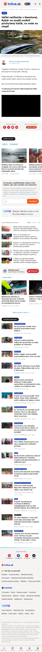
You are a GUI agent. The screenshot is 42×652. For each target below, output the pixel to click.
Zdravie (17, 377)
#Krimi (5, 144)
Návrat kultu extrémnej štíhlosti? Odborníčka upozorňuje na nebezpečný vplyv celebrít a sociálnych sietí (27, 383)
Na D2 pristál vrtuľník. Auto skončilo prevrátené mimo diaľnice (25, 329)
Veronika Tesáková (20, 419)
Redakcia (24, 581)
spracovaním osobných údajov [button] (21, 192)
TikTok (34, 558)
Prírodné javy (19, 531)
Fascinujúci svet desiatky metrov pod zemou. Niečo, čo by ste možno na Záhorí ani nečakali (26, 429)
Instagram (9, 558)
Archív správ (5, 578)
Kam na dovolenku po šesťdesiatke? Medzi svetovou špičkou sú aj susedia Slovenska (25, 236)
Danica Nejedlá (19, 526)
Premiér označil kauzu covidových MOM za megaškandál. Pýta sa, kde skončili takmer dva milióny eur (26, 505)
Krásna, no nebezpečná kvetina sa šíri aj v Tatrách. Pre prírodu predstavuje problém (26, 244)
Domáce (11, 9)
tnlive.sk (5, 9)
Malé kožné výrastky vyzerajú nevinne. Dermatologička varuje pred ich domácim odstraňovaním (26, 228)
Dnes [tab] (29, 222)
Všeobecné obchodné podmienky (22, 578)
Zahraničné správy (27, 574)
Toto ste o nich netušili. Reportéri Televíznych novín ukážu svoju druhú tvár (25, 488)
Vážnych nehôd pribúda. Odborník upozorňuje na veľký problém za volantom (26, 342)
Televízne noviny (18, 610)
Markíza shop (28, 599)
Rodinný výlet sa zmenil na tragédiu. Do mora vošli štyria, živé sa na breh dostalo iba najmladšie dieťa (14, 168)
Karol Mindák (18, 478)
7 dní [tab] (38, 222)
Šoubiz (13, 592)
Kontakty (4, 574)
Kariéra (22, 595)
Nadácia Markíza (7, 599)
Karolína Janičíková (21, 510)
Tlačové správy (6, 595)
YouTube (27, 558)
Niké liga (4, 613)
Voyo (31, 214)
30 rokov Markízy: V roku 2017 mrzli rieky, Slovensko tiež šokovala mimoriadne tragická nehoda (26, 521)
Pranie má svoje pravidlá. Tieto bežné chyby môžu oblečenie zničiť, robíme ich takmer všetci (27, 398)
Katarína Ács (6, 306)
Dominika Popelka (20, 373)
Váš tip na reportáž (12, 571)
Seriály (27, 613)
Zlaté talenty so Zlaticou (22, 483)
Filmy (32, 613)
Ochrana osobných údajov (10, 581)
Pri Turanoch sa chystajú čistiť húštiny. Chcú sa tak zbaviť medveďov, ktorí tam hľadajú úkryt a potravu (26, 413)
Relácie (20, 613)
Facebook (18, 558)
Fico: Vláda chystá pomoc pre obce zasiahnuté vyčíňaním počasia (26, 444)
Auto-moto (18, 337)
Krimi (17, 9)
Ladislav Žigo (33, 303)
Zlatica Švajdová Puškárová (24, 492)
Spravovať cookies (34, 581)
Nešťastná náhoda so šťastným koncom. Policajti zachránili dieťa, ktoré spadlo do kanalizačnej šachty (13, 300)
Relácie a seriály (22, 592)
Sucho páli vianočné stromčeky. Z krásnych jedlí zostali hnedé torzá (27, 474)
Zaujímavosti (18, 393)
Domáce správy (14, 574)
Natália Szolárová (20, 403)
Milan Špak (25, 61)
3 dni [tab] (34, 222)
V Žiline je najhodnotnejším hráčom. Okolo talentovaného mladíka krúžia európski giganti (25, 260)
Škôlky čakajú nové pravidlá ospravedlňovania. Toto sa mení (27, 355)
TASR (15, 359)
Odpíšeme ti (18, 599)
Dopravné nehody (20, 324)
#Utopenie (14, 144)
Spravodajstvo (30, 610)
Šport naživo (13, 613)
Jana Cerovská (19, 542)
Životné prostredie (20, 407)
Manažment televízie (33, 595)
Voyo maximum (7, 610)
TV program (5, 592)
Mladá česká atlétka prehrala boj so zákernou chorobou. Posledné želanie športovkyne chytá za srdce (26, 252)
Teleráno (17, 347)
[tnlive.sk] (12, 3)
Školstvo (17, 351)
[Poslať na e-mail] (13, 127)
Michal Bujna (14, 61)
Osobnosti (32, 592)
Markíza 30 (18, 515)
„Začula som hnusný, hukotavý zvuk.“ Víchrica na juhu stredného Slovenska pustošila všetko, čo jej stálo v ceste (26, 537)
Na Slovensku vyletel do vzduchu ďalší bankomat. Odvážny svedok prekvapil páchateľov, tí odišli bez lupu (27, 459)
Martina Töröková (20, 435)
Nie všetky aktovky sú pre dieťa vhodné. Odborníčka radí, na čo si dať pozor (27, 368)
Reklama (16, 595)
